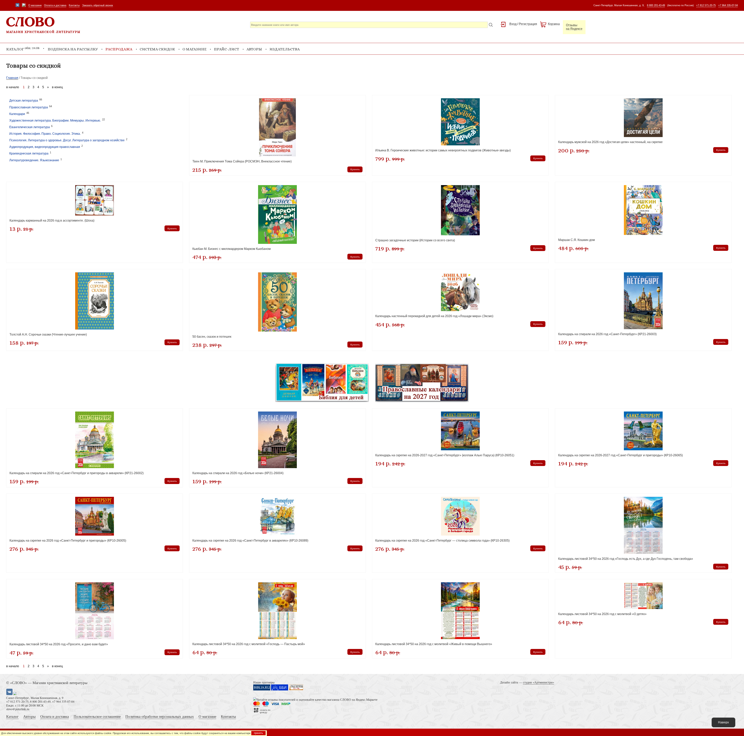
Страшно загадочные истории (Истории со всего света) (415, 240)
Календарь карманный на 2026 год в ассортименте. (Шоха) (51, 220)
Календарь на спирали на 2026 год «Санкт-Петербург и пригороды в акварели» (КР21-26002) (76, 473)
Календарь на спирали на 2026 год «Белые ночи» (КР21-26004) (237, 473)
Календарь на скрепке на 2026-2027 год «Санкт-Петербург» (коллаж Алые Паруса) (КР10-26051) (444, 455)
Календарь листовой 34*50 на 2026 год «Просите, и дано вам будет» (58, 644)
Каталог (12, 716)
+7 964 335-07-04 (728, 5)
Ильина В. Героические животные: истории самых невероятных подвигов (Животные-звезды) (443, 150)
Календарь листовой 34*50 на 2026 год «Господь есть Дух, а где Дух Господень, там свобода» (625, 558)
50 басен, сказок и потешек (211, 336)
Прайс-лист (226, 49)
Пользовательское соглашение (97, 716)
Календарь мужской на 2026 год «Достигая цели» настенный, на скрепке (610, 142)
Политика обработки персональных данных (159, 716)
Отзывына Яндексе (574, 26)
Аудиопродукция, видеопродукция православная (44, 147)
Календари (17, 114)
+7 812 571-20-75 (706, 5)
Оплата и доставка (55, 5)
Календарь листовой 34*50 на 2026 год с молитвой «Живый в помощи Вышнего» (433, 644)
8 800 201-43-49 (656, 5)
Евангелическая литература (29, 127)
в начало (12, 87)
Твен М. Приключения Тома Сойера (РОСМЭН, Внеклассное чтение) (242, 161)
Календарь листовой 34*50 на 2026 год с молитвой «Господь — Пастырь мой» (248, 644)
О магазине (35, 5)
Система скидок (157, 49)
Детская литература (23, 100)
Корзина (554, 24)
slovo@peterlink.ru (17, 709)
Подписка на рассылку (73, 49)
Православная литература (28, 107)
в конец (57, 87)
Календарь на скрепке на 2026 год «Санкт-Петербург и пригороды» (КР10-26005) (67, 540)
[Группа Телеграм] (24, 5)
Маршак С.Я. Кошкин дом (576, 240)
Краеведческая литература (28, 153)
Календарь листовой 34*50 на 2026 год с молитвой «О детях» (602, 614)
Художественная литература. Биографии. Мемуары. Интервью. (55, 120)
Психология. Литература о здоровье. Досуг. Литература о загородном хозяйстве (67, 140)
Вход (513, 24)
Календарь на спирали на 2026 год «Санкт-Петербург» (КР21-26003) (607, 334)
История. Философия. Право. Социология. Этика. (45, 133)
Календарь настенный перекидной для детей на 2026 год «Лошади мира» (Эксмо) (434, 316)
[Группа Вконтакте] (17, 5)
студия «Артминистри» (538, 682)
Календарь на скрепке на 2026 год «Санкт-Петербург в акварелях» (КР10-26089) (250, 540)
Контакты (74, 5)
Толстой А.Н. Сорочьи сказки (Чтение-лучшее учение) (48, 334)
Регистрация (528, 24)
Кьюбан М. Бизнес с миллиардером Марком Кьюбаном (231, 248)
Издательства (285, 49)
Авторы (254, 49)
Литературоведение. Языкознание (34, 160)
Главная (12, 77)
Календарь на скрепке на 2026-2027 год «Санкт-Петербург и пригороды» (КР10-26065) (620, 455)
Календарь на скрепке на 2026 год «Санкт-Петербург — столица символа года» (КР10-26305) (442, 540)
